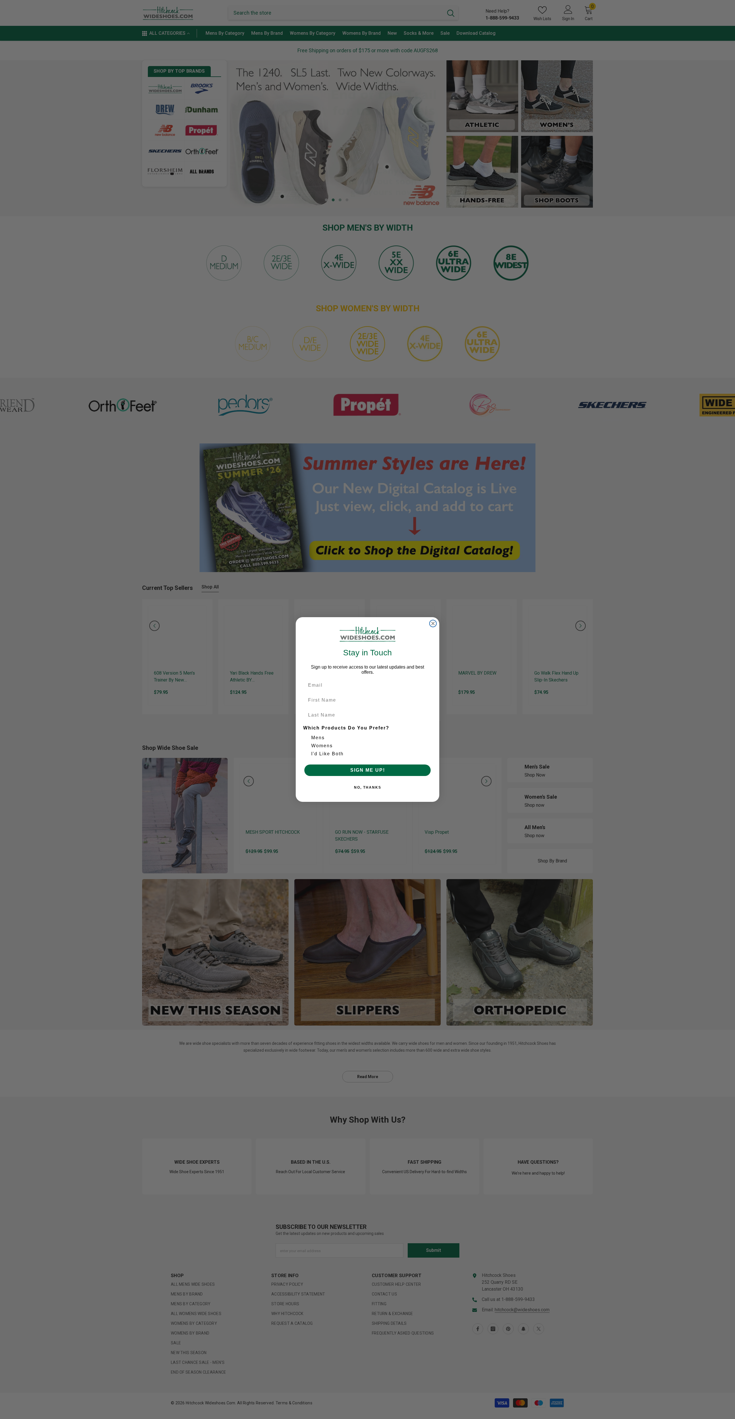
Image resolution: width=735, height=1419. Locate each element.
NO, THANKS (367, 787)
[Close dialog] (433, 623)
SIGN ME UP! (367, 770)
